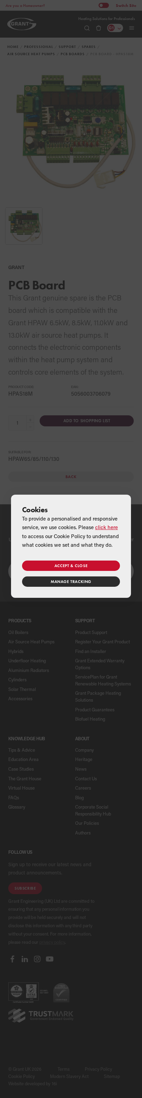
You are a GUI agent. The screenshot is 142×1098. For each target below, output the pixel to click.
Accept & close (71, 565)
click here (106, 527)
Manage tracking (71, 581)
